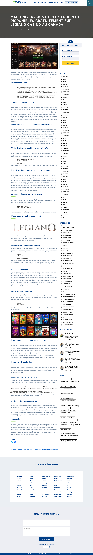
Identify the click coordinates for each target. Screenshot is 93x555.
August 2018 (65, 215)
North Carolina (58, 480)
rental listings (66, 248)
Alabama (19, 476)
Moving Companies (58, 2)
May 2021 (64, 161)
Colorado (19, 487)
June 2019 (64, 199)
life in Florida (63, 405)
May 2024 (64, 102)
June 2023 (64, 120)
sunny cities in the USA (74, 442)
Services (40, 2)
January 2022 (65, 148)
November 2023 (66, 112)
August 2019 (65, 196)
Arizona (19, 480)
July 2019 (64, 197)
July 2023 (64, 119)
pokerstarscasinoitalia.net (68, 270)
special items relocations (71, 440)
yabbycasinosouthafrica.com (69, 294)
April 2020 (65, 183)
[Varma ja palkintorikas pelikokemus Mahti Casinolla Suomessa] (62, 344)
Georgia (19, 496)
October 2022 (65, 133)
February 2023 (65, 127)
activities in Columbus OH (66, 379)
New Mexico (57, 476)
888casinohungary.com (67, 286)
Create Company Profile (71, 2)
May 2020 (64, 181)
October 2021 (65, 153)
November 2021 (66, 151)
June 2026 (64, 79)
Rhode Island (57, 494)
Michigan (44, 478)
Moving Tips (65, 245)
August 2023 (65, 117)
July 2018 (64, 217)
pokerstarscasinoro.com (68, 307)
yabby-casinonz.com (67, 289)
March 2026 (65, 84)
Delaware (19, 492)
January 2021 (65, 168)
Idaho (31, 478)
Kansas (31, 487)
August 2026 (65, 76)
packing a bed (77, 424)
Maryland (32, 496)
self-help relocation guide (73, 435)
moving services (74, 415)
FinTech (64, 291)
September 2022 (66, 135)
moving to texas (73, 422)
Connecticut (20, 489)
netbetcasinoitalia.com (67, 319)
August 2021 (65, 156)
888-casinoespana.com (67, 281)
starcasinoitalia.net (67, 275)
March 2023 (65, 125)
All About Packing (66, 229)
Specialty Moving (66, 234)
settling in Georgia (64, 438)
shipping (62, 440)
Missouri (44, 485)
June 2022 (64, 140)
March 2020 (65, 184)
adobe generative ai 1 (67, 325)
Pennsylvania (57, 492)
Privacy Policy (56, 553)
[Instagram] (49, 547)
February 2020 (65, 186)
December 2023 (66, 110)
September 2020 (66, 174)
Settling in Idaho (74, 438)
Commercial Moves (66, 232)
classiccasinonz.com (67, 278)
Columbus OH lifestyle (75, 381)
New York (56, 478)
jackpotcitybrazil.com (67, 268)
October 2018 (65, 212)
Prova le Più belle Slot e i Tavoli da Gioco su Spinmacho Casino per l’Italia (72, 367)
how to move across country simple (68, 400)
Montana (44, 487)
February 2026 (65, 86)
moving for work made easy (66, 412)
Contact (50, 2)
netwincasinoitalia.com (67, 273)
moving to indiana (64, 422)
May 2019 (64, 201)
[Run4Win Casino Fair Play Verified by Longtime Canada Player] (62, 359)
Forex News (65, 271)
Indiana (32, 483)
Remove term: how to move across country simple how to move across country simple (70, 433)
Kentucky (32, 489)
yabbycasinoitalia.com (67, 293)
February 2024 (65, 107)
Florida (19, 494)
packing (71, 424)
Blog (45, 2)
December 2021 (66, 150)
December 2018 (66, 209)
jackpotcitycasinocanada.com (69, 296)
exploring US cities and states (66, 388)
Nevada (44, 492)
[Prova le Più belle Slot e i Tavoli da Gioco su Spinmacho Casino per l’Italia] (62, 367)
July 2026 (64, 78)
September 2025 (66, 94)
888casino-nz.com (66, 284)
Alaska (19, 478)
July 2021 (64, 158)
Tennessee (69, 478)
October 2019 (65, 192)
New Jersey (45, 496)
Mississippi (45, 483)
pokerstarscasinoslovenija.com (69, 311)
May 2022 (64, 142)
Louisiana (32, 492)
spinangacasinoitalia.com (68, 324)
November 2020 (66, 171)
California (19, 485)
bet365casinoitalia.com (67, 316)
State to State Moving (67, 237)
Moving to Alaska (71, 417)
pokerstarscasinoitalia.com (68, 306)
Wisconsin (69, 494)
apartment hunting (64, 381)
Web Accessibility (69, 553)
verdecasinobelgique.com (68, 253)
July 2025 (64, 96)
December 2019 (66, 189)
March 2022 (65, 145)
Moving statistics (66, 247)
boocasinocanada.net (67, 312)
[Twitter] (46, 547)
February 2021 (65, 166)
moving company (64, 410)
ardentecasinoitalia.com (68, 322)
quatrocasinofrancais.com (68, 276)
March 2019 (65, 204)
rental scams (65, 250)
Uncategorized (66, 225)
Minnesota (45, 480)
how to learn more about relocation (68, 398)
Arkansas (19, 483)
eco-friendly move (71, 386)
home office (72, 391)
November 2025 (66, 91)
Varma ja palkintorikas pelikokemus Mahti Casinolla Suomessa (72, 344)
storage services (64, 442)
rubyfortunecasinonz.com (68, 301)
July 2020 (64, 178)
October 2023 (65, 114)
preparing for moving (65, 427)
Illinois (31, 480)
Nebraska (44, 489)
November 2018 (66, 210)
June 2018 (64, 219)
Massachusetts (46, 476)
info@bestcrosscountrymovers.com (47, 544)
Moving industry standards (68, 242)
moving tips (63, 417)
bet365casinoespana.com (68, 314)
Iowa (31, 485)
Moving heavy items (64, 415)
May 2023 (64, 122)
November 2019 (66, 191)
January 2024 (65, 109)
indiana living (63, 403)
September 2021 (66, 155)
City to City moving (66, 240)
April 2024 (65, 104)
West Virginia (70, 492)
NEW (63, 317)
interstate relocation (72, 403)
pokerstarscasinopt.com (68, 309)
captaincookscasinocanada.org (69, 263)
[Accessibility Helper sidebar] (90, 3)
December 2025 (66, 89)
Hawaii (31, 476)
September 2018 (66, 214)
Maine (31, 494)
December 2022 (66, 130)
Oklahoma (57, 487)
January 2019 (65, 207)
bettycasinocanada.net (67, 260)
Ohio (55, 485)
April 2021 (65, 163)
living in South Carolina (73, 405)
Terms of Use (62, 553)
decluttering (63, 386)
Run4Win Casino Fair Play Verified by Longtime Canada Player (72, 359)
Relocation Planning (67, 235)
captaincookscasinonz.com (68, 266)
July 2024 (64, 99)
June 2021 (64, 160)
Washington (70, 489)
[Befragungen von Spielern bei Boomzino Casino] (62, 352)
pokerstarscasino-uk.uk (68, 304)
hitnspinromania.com (67, 258)
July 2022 (64, 138)
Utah (68, 483)
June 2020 (64, 179)
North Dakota (57, 483)
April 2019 (65, 202)
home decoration (64, 391)
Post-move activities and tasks (69, 243)
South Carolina (58, 496)
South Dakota (70, 476)
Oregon (56, 489)
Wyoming (69, 496)
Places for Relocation (67, 230)
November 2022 (66, 132)
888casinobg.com (66, 283)
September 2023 (66, 115)
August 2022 (65, 137)
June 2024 (64, 101)
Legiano (16, 71)
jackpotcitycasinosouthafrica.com (70, 299)
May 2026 (64, 81)
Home (35, 2)
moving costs (72, 410)
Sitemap (51, 553)
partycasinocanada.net (67, 288)
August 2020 (65, 176)
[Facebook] (43, 547)
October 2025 (65, 92)
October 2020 (65, 173)
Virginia (69, 487)
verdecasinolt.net (66, 252)
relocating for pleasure (65, 429)
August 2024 (65, 97)
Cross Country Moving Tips (68, 227)
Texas (68, 480)
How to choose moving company (67, 393)
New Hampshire (46, 494)
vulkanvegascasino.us (67, 255)
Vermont (69, 485)
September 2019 (66, 194)
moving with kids (64, 424)
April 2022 (65, 143)
